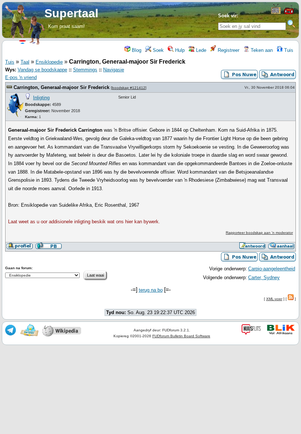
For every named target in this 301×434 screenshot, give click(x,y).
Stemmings (85, 69)
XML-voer (274, 299)
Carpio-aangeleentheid (271, 268)
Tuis (288, 50)
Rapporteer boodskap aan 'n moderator (259, 233)
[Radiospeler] (288, 13)
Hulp (179, 50)
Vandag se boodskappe (42, 69)
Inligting (41, 97)
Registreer (227, 50)
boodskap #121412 (128, 88)
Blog (135, 50)
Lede (200, 50)
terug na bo (151, 290)
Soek (157, 50)
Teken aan (261, 50)
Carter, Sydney (264, 277)
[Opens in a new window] (276, 12)
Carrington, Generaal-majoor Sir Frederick (61, 87)
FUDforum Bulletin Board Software (181, 336)
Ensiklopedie (49, 62)
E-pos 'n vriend (21, 77)
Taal (25, 62)
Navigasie (113, 69)
